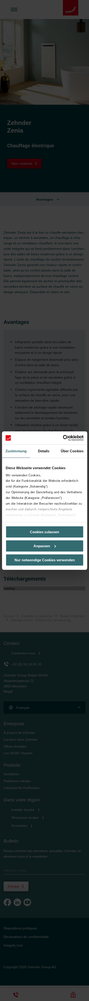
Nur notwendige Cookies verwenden (44, 560)
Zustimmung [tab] (16, 451)
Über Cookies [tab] (72, 451)
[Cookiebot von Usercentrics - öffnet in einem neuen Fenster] (63, 438)
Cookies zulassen (44, 532)
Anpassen (41, 546)
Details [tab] (44, 451)
